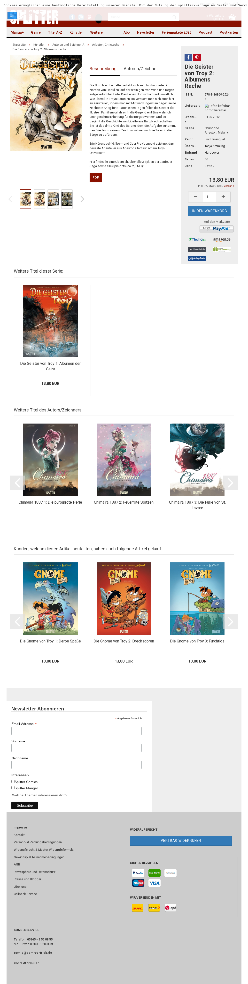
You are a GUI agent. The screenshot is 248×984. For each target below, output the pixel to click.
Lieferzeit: (191, 105)
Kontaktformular (26, 963)
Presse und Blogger (27, 879)
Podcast (205, 32)
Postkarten (229, 32)
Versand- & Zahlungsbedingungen (38, 842)
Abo (127, 32)
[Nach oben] (234, 977)
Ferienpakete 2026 (176, 32)
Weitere (96, 32)
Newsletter (146, 32)
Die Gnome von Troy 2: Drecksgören (123, 641)
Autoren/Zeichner (141, 68)
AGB (17, 864)
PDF (96, 177)
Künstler (76, 32)
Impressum (22, 827)
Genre (36, 32)
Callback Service (25, 894)
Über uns (20, 886)
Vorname (18, 741)
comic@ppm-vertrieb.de (33, 952)
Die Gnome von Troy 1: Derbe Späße (50, 641)
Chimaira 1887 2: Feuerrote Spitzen (124, 502)
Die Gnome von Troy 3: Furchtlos (197, 641)
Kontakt (19, 835)
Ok (12, 15)
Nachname (19, 758)
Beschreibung (103, 68)
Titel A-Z (55, 32)
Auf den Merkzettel (217, 222)
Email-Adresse (24, 724)
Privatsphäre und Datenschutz (34, 872)
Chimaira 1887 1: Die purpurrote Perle (50, 502)
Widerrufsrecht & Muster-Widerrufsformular (44, 849)
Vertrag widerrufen (181, 840)
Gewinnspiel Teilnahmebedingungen (39, 857)
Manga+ (17, 32)
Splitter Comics (26, 782)
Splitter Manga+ (27, 788)
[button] (188, 57)
